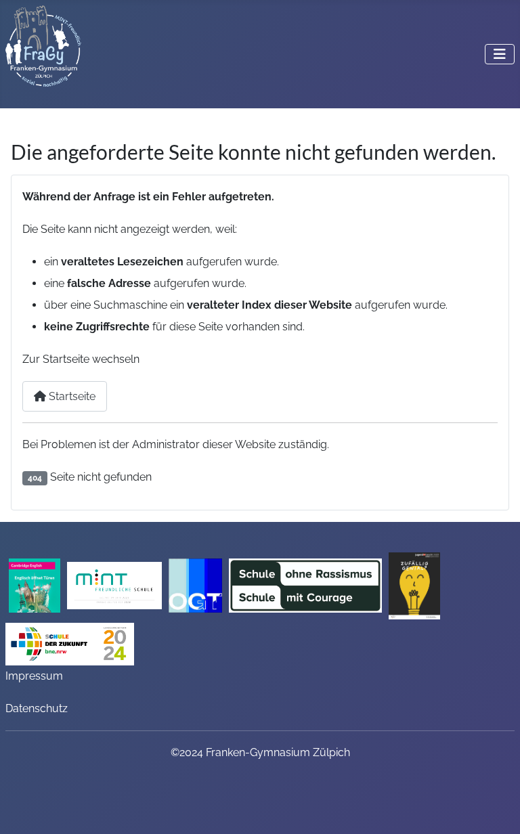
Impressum (34, 676)
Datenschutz (36, 708)
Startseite (70, 396)
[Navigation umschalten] (500, 54)
